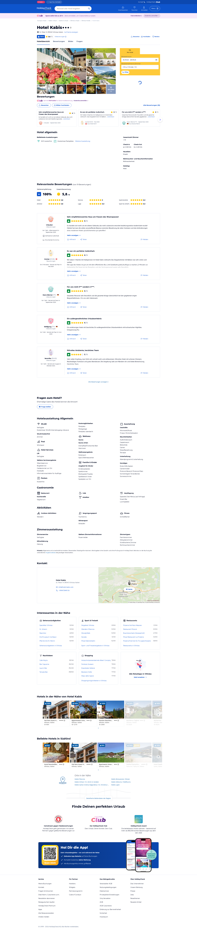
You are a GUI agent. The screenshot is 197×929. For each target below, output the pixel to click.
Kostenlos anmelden (151, 15)
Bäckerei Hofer (86, 672)
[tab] (130, 51)
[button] (61, 66)
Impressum (104, 917)
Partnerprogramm (75, 891)
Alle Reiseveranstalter (46, 913)
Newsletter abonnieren (46, 898)
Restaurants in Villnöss (131, 646)
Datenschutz (104, 891)
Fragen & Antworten (45, 891)
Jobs (132, 895)
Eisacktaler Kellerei (88, 668)
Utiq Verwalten (105, 898)
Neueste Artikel (135, 902)
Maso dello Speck (87, 676)
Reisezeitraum (126, 57)
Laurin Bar (43, 668)
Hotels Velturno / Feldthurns (121, 782)
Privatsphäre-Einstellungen (109, 895)
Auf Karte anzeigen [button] (71, 32)
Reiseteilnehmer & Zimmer (131, 64)
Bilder (70, 41)
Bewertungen (59, 41)
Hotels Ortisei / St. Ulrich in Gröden (87, 782)
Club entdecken (136, 15)
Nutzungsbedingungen (108, 887)
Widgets (72, 887)
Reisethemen (135, 898)
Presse (132, 891)
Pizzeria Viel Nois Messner (132, 625)
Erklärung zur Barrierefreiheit (110, 909)
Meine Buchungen (45, 884)
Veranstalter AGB (106, 884)
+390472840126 (64, 590)
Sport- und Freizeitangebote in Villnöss (95, 646)
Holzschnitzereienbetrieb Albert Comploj (96, 660)
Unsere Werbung (136, 887)
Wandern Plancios (87, 629)
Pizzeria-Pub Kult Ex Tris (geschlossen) (137, 641)
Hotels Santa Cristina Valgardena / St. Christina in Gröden (92, 785)
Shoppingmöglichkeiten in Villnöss (94, 681)
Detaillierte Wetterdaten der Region (98, 798)
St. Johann (43, 629)
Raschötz (43, 633)
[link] (123, 8)
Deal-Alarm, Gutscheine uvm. (48, 895)
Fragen (80, 41)
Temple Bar (44, 672)
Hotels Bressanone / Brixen (120, 779)
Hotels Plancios (80, 779)
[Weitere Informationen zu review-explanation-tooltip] (65, 36)
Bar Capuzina (44, 664)
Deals (40, 2)
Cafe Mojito (44, 660)
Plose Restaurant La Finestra (133, 637)
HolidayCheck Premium (47, 906)
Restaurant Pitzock (130, 629)
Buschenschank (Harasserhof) (134, 633)
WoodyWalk (85, 633)
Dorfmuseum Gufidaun (48, 637)
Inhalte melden (43, 917)
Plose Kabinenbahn (88, 641)
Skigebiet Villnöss (87, 625)
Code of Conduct (75, 895)
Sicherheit (103, 913)
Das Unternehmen (137, 884)
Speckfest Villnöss (46, 625)
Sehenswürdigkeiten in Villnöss (51, 646)
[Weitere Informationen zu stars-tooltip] (70, 27)
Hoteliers (72, 884)
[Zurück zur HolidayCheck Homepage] (44, 8)
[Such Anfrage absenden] (89, 8)
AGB (101, 902)
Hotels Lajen (115, 785)
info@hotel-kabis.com (65, 587)
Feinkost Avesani (87, 664)
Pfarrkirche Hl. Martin (47, 641)
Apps (40, 909)
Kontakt (140, 2)
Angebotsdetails (51, 552)
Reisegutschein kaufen (46, 902)
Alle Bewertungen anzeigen (97, 382)
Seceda (83, 637)
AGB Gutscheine (106, 906)
